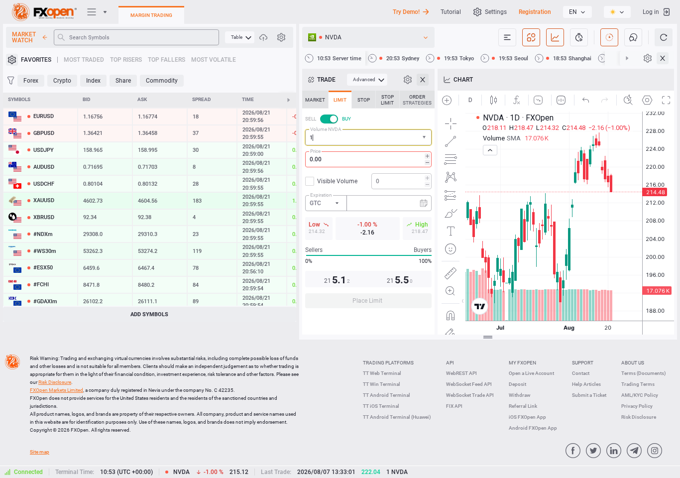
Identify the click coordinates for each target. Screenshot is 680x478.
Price (315, 151)
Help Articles (586, 384)
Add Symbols (149, 314)
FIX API (454, 406)
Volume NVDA (325, 129)
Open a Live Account (531, 373)
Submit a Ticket (589, 395)
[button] (425, 137)
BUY (346, 118)
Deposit (517, 384)
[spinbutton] (368, 159)
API (450, 362)
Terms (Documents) (643, 373)
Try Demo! (406, 11)
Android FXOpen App (533, 428)
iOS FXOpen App (527, 417)
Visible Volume (337, 181)
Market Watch (24, 37)
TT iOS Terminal (381, 406)
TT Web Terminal (382, 373)
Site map (39, 452)
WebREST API (461, 373)
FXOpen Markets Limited (56, 390)
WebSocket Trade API (470, 395)
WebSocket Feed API (469, 384)
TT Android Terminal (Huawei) (397, 417)
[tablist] (368, 202)
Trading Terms (638, 384)
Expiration (321, 195)
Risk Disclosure (638, 417)
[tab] (315, 100)
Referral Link (523, 406)
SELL (310, 118)
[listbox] (577, 12)
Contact (580, 373)
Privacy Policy (637, 406)
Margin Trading (151, 15)
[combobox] (368, 137)
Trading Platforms (388, 362)
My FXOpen (522, 362)
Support (582, 362)
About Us (632, 362)
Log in (651, 11)
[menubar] (239, 37)
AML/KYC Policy (639, 395)
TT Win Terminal (381, 384)
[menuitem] (239, 37)
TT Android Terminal (386, 395)
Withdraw (519, 395)
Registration (535, 11)
